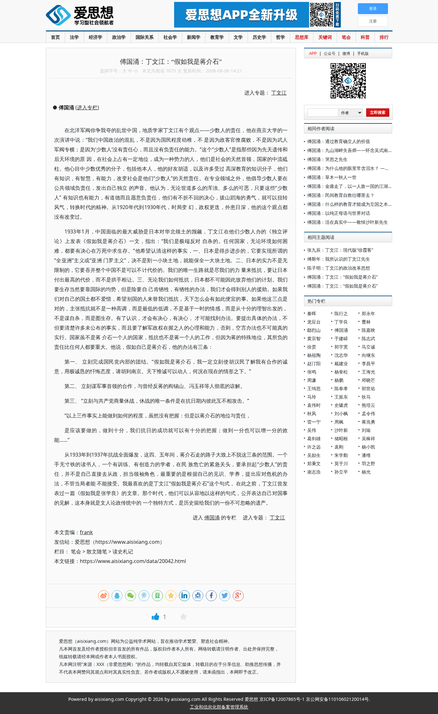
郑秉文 (314, 463)
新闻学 (193, 37)
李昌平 (368, 363)
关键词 (325, 37)
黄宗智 (314, 338)
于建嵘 (341, 338)
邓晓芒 (368, 380)
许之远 (314, 447)
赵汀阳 (314, 363)
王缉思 (314, 388)
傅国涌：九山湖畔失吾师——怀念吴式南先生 (352, 150)
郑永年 (368, 313)
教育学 (217, 37)
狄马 (366, 397)
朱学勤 (341, 455)
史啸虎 (341, 405)
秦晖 (311, 313)
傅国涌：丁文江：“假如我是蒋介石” (342, 277)
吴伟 (311, 430)
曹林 (366, 322)
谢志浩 (314, 472)
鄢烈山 (314, 330)
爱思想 (97, 16)
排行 (384, 37)
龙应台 (314, 322)
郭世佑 (368, 388)
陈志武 (368, 338)
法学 (74, 37)
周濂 (311, 380)
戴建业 (341, 363)
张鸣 (311, 372)
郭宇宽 (341, 347)
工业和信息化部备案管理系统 (219, 707)
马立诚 (368, 347)
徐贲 (311, 347)
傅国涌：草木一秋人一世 (332, 177)
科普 (365, 37)
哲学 (280, 37)
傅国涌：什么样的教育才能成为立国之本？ (349, 204)
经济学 (95, 37)
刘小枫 (341, 413)
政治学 (119, 37)
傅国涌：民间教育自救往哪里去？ (341, 195)
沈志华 (341, 355)
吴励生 (314, 455)
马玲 (311, 397)
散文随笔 (97, 551)
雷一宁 (314, 422)
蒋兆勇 (368, 422)
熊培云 (368, 405)
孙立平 (341, 472)
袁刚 (338, 447)
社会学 (170, 37)
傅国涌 (341, 330)
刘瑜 (366, 430)
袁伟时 (314, 405)
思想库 (301, 37)
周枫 (338, 422)
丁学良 (341, 322)
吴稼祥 (368, 438)
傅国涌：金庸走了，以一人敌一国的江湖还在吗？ (356, 186)
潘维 (366, 455)
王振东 (341, 397)
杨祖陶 (314, 355)
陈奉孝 (341, 388)
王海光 (368, 372)
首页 (55, 37)
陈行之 (341, 313)
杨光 (366, 472)
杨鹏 (338, 380)
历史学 (259, 37)
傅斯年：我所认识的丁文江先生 (338, 259)
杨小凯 (368, 447)
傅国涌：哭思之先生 (327, 159)
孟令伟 (368, 413)
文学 (238, 37)
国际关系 (145, 37)
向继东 (368, 355)
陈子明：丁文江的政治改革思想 (338, 268)
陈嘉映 (368, 330)
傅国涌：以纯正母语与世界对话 (338, 213)
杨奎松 (341, 372)
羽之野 (368, 463)
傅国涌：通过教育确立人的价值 (338, 141)
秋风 (311, 413)
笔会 (346, 37)
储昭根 (341, 438)
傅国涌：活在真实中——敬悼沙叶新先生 (347, 222)
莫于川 (341, 463)
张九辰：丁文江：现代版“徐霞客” (340, 250)
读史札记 (123, 551)
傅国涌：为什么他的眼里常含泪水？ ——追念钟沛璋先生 (364, 168)
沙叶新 (341, 430)
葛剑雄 (314, 438)
